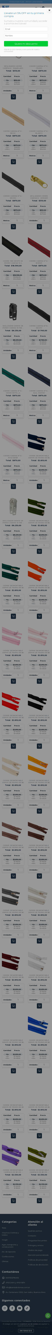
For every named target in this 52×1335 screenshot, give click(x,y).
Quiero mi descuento (26, 44)
